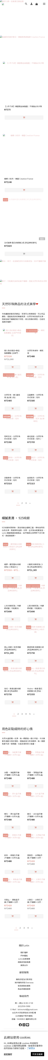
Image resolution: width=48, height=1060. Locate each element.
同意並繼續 (37, 1054)
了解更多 (31, 1048)
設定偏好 (8, 1054)
